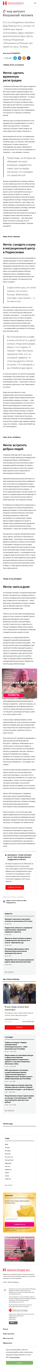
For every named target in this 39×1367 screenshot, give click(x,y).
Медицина (8, 1163)
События (8, 1179)
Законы (7, 1147)
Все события (9, 1111)
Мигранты (13, 897)
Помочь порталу (15, 887)
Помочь (19, 1027)
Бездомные (6, 897)
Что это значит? (14, 1357)
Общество (8, 1169)
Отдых (7, 1172)
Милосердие (20, 897)
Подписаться (19, 1224)
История (7, 1151)
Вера (6, 1144)
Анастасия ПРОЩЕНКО (11, 53)
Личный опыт (9, 1160)
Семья (7, 1176)
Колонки (7, 1154)
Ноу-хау (7, 1166)
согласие (20, 1228)
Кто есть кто (9, 1157)
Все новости (9, 972)
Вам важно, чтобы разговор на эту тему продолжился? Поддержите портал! (20, 857)
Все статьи (9, 1185)
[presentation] (19, 1219)
